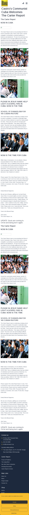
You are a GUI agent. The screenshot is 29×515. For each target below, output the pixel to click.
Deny (14, 506)
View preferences (14, 510)
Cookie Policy (13, 513)
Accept (14, 502)
